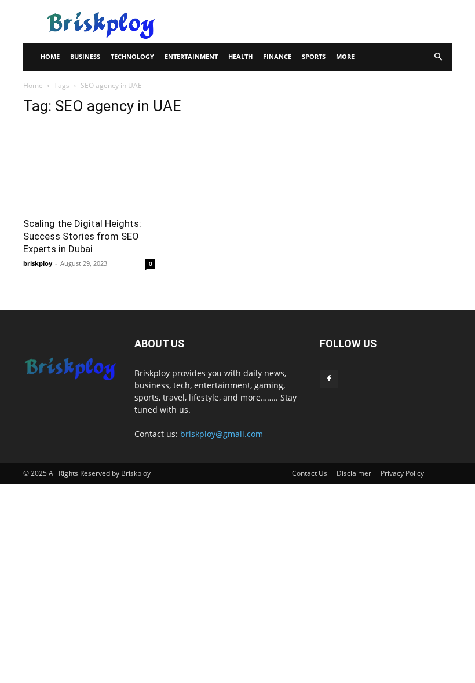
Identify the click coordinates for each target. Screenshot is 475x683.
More (345, 56)
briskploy (37, 263)
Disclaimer (354, 473)
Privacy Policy (402, 473)
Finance (277, 56)
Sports (314, 56)
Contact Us (309, 473)
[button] (438, 57)
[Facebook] (329, 379)
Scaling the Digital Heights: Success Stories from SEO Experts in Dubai (82, 236)
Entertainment (191, 56)
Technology (132, 56)
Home (50, 56)
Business (85, 56)
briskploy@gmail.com (221, 433)
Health (240, 56)
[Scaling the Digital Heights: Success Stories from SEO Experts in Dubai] (89, 168)
